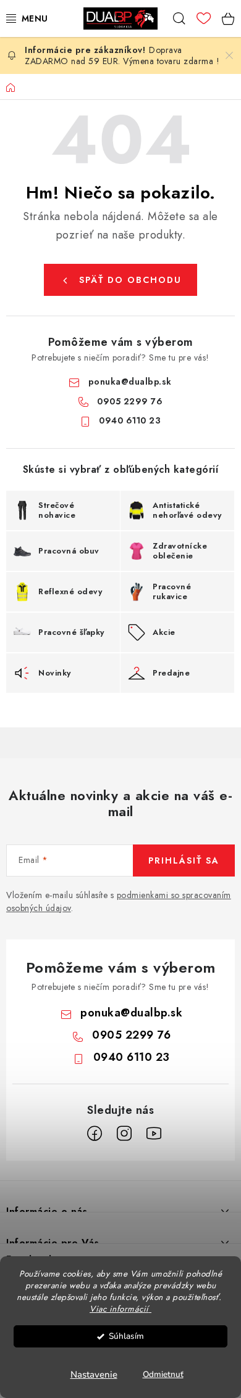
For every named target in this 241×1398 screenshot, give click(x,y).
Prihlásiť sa (183, 860)
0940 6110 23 (130, 420)
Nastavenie (93, 1374)
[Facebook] (94, 1133)
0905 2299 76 (130, 401)
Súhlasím (126, 1336)
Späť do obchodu (130, 280)
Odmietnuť (163, 1374)
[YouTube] (153, 1133)
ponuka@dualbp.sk (130, 381)
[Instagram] (124, 1133)
